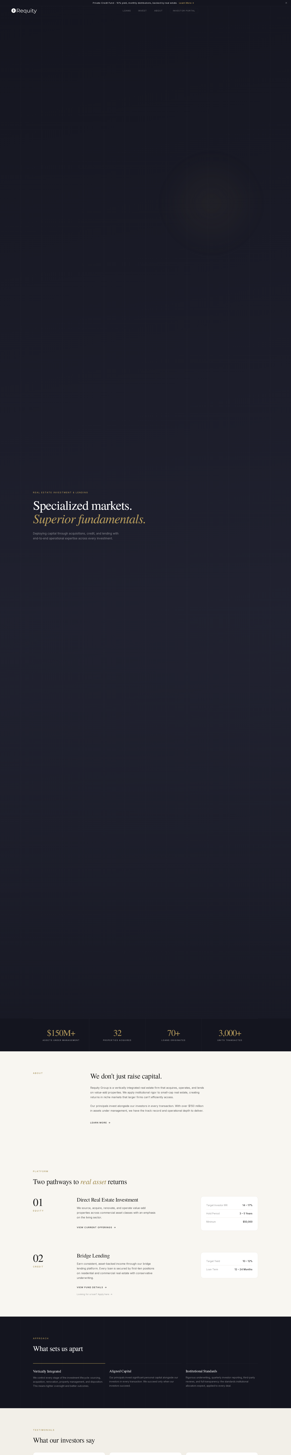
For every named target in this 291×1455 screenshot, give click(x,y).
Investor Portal (184, 10)
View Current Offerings (96, 1227)
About (158, 10)
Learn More (100, 1122)
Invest (142, 10)
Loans (127, 10)
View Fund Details (92, 1287)
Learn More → (186, 3)
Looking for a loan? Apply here (94, 1294)
